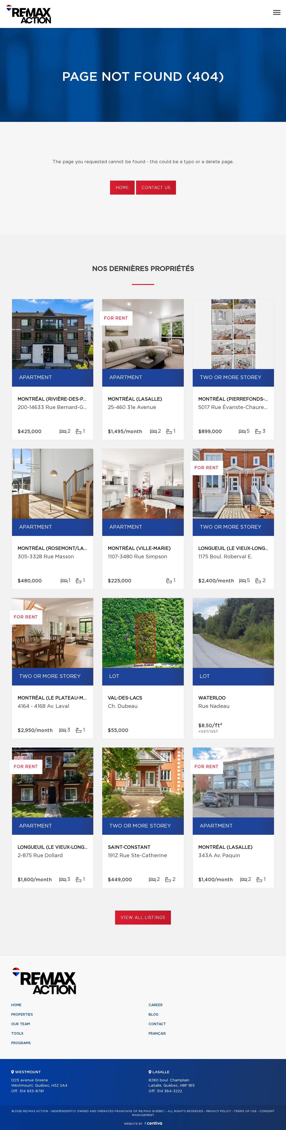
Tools (17, 1033)
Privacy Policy (218, 1111)
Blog (153, 1014)
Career (156, 1005)
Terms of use (245, 1111)
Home (122, 188)
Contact (157, 1024)
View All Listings (143, 918)
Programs (21, 1043)
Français (157, 1033)
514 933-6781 (32, 1091)
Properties (22, 1014)
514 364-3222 (169, 1091)
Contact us (156, 188)
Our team (20, 1024)
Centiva (153, 1123)
